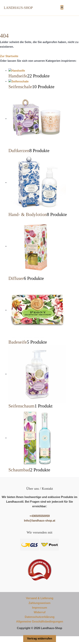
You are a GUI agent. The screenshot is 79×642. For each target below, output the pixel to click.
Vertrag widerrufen (39, 638)
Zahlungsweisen (39, 603)
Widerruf (39, 612)
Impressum (39, 607)
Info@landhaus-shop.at (39, 520)
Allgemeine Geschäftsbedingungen (39, 621)
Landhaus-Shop (18, 8)
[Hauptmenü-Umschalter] (71, 8)
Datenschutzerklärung (39, 616)
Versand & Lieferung (39, 598)
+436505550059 (40, 515)
